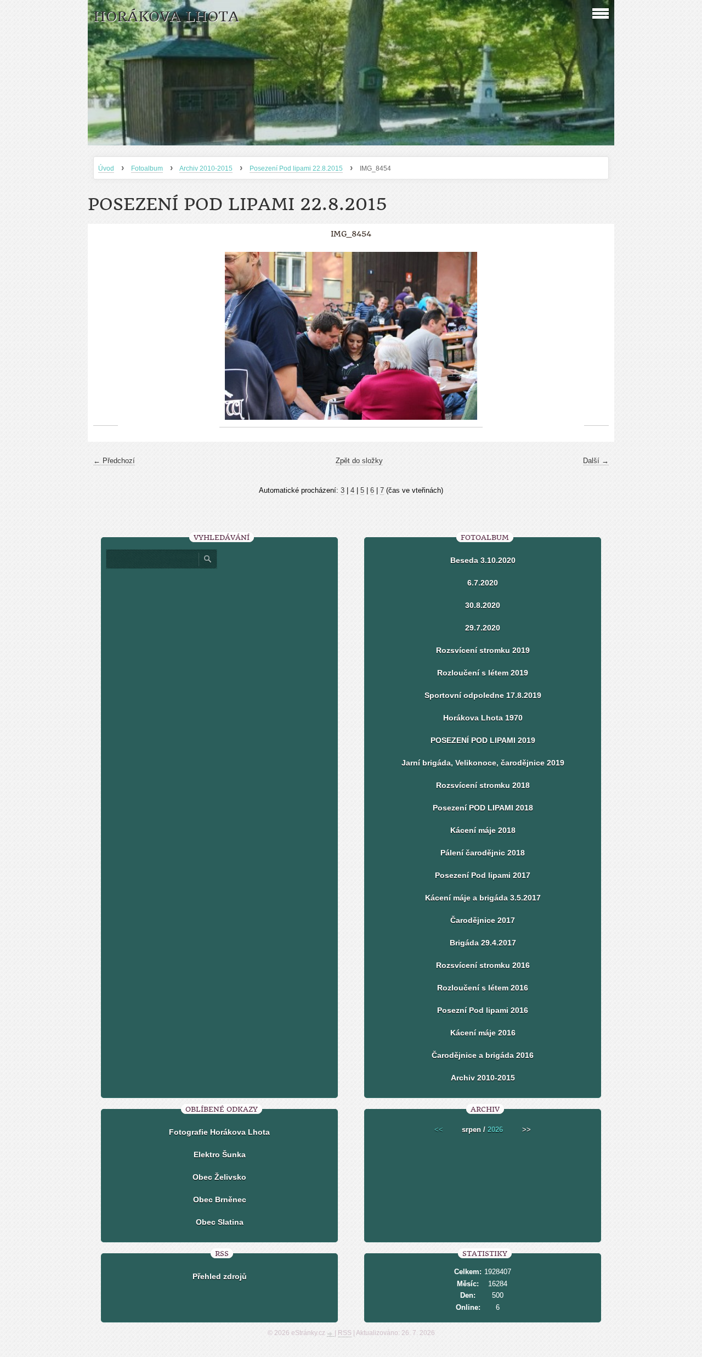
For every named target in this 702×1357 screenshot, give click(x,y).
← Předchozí (114, 461)
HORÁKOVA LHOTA (166, 16)
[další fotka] (596, 336)
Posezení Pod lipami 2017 (482, 875)
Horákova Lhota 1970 (483, 717)
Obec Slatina (220, 1222)
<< (438, 1129)
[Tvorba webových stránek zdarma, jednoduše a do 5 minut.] (331, 1334)
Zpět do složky (359, 461)
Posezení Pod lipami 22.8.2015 (296, 168)
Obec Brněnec (219, 1199)
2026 (495, 1129)
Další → (596, 461)
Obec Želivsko (219, 1177)
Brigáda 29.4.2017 (483, 942)
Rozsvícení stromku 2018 (483, 785)
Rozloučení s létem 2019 (482, 672)
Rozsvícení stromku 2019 (483, 650)
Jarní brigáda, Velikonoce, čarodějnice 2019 (482, 762)
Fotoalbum (147, 168)
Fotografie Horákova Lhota (219, 1132)
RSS (345, 1333)
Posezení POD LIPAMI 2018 (483, 807)
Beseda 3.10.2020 (483, 560)
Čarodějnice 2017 (482, 920)
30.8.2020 (482, 605)
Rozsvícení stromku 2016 (483, 965)
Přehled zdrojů (220, 1276)
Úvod (106, 168)
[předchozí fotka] (105, 336)
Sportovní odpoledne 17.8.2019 (482, 695)
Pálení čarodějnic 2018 (482, 852)
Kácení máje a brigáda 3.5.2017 (483, 897)
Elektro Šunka (220, 1154)
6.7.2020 (482, 582)
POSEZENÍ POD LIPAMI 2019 (483, 740)
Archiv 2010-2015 (206, 168)
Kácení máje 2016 (483, 1032)
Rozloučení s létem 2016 (482, 987)
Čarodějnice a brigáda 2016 (483, 1055)
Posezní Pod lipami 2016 (482, 1010)
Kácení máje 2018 (483, 830)
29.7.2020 (482, 627)
